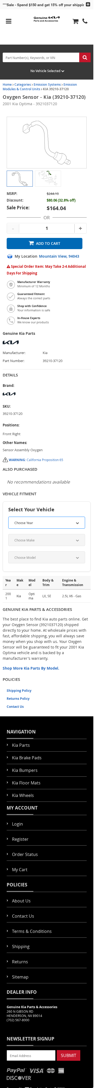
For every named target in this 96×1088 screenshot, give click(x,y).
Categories (22, 84)
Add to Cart (48, 243)
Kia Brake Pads (27, 758)
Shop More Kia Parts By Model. (31, 668)
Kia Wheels (23, 795)
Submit (68, 1055)
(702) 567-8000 (18, 1020)
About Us (21, 901)
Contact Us (15, 706)
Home (7, 84)
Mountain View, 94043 (59, 256)
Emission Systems (47, 84)
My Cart (19, 870)
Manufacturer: (14, 353)
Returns (20, 962)
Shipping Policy (19, 690)
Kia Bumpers (25, 770)
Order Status (25, 854)
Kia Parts (21, 745)
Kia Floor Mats (26, 783)
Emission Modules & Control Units (40, 86)
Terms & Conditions (32, 931)
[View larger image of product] (20, 179)
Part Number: (13, 361)
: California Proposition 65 (36, 460)
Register (20, 839)
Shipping (21, 946)
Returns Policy (18, 698)
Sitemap (20, 977)
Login (17, 824)
